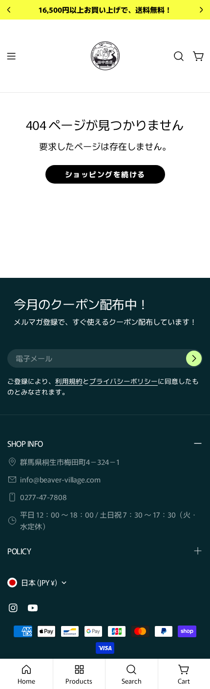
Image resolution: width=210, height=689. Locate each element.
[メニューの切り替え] (11, 56)
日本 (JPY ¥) (39, 582)
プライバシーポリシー (123, 381)
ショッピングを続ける (105, 174)
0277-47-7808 (43, 497)
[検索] (179, 56)
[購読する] (194, 358)
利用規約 (69, 381)
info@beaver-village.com (60, 479)
